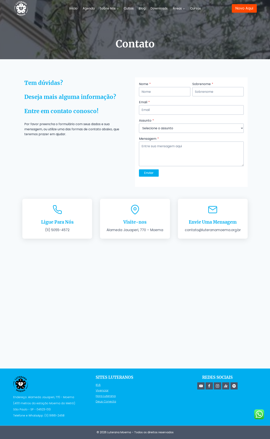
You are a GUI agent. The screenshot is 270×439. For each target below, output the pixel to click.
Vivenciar (102, 390)
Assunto (146, 120)
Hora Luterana (106, 396)
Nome (145, 84)
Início (73, 8)
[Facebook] (209, 385)
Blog (142, 8)
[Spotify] (234, 385)
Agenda (89, 8)
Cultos (129, 8)
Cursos (195, 8)
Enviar (149, 173)
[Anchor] (225, 385)
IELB (98, 385)
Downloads (159, 8)
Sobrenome (202, 84)
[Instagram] (217, 385)
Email (144, 102)
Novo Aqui (244, 8)
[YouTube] (200, 385)
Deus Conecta (106, 401)
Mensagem (149, 138)
